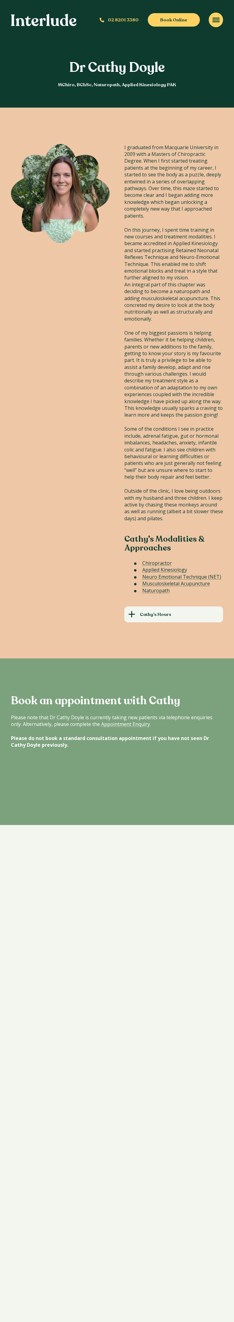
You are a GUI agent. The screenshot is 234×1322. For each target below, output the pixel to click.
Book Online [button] (173, 20)
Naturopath (156, 590)
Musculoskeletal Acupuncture (176, 583)
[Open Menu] (216, 20)
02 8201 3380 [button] (123, 20)
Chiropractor (157, 563)
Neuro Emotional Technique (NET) (181, 576)
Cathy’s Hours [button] (155, 614)
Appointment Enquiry (125, 724)
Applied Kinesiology (164, 569)
